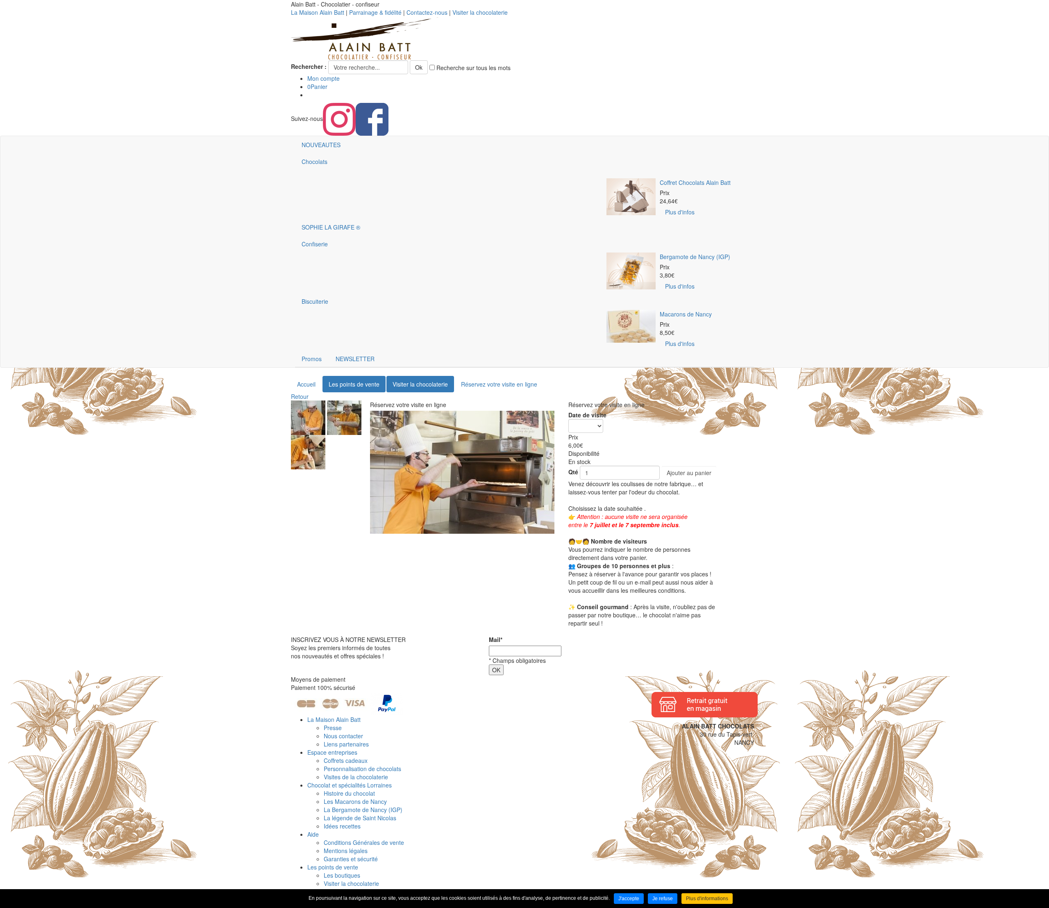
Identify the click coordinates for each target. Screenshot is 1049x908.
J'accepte (628, 898)
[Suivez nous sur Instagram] (339, 118)
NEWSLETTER (355, 359)
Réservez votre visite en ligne (499, 384)
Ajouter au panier (689, 473)
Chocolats (314, 161)
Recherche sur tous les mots (473, 68)
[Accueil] (364, 37)
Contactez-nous (426, 12)
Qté (573, 472)
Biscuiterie (315, 301)
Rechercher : (309, 66)
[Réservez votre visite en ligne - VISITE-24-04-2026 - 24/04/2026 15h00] (308, 417)
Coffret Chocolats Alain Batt (695, 182)
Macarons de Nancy (686, 314)
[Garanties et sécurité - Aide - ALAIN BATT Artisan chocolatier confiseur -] (347, 703)
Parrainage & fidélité (375, 12)
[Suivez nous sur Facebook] (372, 118)
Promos (312, 359)
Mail (495, 639)
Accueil (306, 384)
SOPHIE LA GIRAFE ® (331, 227)
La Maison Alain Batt (317, 12)
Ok (418, 67)
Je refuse (662, 898)
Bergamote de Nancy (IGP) (695, 257)
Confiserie (315, 244)
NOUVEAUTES (321, 145)
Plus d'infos (680, 212)
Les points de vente (354, 384)
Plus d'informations (707, 898)
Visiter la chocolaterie (480, 12)
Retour (300, 396)
